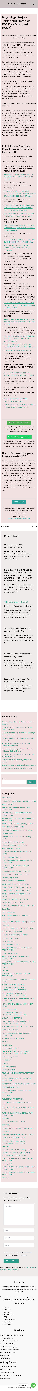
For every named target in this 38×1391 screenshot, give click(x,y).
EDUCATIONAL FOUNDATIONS (12, 932)
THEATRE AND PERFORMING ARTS (13, 1138)
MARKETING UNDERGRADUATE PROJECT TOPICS (18, 1027)
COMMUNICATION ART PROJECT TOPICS (15, 884)
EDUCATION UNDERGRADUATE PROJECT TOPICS (18, 928)
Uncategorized (7, 1164)
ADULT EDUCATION (8, 804)
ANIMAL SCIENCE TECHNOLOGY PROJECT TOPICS (18, 824)
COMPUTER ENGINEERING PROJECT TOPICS (16, 887)
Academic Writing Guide (8, 1367)
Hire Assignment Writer (7, 1352)
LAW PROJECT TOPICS (9, 1009)
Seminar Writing (5, 1369)
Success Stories (7, 1131)
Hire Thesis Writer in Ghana (9, 1341)
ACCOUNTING (6, 798)
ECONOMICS (6, 919)
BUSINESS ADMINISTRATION (11, 857)
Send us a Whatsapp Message (19, 437)
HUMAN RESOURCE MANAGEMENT (13, 984)
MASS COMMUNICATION (10, 1030)
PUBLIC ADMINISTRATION (10, 1087)
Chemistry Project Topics (10, 878)
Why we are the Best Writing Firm (11, 1375)
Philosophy (5, 1063)
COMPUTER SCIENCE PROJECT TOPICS (15, 899)
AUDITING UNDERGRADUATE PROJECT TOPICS (17, 830)
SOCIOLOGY (6, 1125)
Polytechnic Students (7, 1372)
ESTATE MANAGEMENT (10, 953)
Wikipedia (5, 1178)
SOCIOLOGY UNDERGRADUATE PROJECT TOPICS (18, 1128)
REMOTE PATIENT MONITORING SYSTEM (17, 350)
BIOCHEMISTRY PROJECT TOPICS (13, 842)
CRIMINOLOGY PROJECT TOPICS (12, 902)
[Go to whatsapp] (33, 1385)
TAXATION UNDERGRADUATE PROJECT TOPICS (18, 1135)
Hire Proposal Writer (6, 1338)
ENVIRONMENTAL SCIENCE (11, 945)
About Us (7, 1310)
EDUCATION (6, 925)
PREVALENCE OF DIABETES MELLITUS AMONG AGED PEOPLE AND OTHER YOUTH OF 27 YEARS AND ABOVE (19, 338)
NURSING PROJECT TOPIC (10, 1048)
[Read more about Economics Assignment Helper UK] (16, 602)
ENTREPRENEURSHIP (9, 941)
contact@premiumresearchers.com (19, 518)
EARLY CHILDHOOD (8, 912)
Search (4, 779)
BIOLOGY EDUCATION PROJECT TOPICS (15, 845)
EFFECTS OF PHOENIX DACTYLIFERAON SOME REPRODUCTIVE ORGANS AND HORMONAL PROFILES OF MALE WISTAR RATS (19, 207)
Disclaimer (7, 1324)
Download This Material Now (19, 422)
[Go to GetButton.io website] (33, 1389)
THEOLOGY (5, 1146)
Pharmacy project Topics (10, 1057)
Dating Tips (6, 909)
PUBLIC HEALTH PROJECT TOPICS (13, 1099)
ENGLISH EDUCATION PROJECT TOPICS (15, 935)
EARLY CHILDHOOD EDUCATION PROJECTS (16, 915)
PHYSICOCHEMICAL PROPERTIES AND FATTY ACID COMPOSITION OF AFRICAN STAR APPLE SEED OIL (19, 322)
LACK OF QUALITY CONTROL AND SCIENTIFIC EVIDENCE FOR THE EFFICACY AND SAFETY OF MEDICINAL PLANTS (19, 305)
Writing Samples (5, 1378)
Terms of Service (9, 1319)
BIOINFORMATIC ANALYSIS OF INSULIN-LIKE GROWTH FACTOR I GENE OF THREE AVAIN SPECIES (18, 177)
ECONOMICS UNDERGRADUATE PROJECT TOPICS (18, 922)
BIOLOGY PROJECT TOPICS (11, 848)
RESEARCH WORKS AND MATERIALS (14, 1122)
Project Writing (5, 1358)
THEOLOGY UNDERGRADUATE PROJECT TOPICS (18, 1150)
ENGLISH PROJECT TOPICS (10, 938)
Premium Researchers (17, 4)
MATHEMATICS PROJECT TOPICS (13, 1038)
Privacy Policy (8, 1322)
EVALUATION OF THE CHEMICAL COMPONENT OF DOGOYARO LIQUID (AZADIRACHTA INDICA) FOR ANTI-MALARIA (19, 227)
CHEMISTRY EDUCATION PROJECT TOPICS (16, 874)
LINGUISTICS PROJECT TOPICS (12, 1018)
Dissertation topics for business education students (19, 765)
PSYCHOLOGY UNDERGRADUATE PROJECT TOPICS (19, 1084)
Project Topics (9, 1314)
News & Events (7, 1045)
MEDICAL (5, 1042)
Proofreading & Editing (7, 1344)
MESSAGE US (19, 502)
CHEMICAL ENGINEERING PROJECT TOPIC (15, 871)
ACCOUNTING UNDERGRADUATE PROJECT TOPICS (19, 801)
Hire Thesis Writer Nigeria (8, 1347)
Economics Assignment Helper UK (18, 606)
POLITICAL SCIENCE (8, 1070)
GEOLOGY (5, 970)
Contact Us (8, 1312)
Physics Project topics (9, 1067)
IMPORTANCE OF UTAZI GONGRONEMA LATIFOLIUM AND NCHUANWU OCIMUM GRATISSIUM (17, 248)
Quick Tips (5, 1118)
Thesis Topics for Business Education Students (17, 768)
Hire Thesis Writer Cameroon (9, 1350)
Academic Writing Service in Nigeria (12, 1335)
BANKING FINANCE (8, 833)
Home (6, 1307)
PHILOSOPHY (6, 1060)
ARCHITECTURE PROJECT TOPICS (13, 827)
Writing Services (5, 1355)
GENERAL (5, 967)
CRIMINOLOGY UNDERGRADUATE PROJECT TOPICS (19, 906)
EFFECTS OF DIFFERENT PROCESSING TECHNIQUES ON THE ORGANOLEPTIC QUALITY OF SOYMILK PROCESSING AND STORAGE (20, 193)
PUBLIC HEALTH (7, 1096)
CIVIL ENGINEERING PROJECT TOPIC (13, 881)
